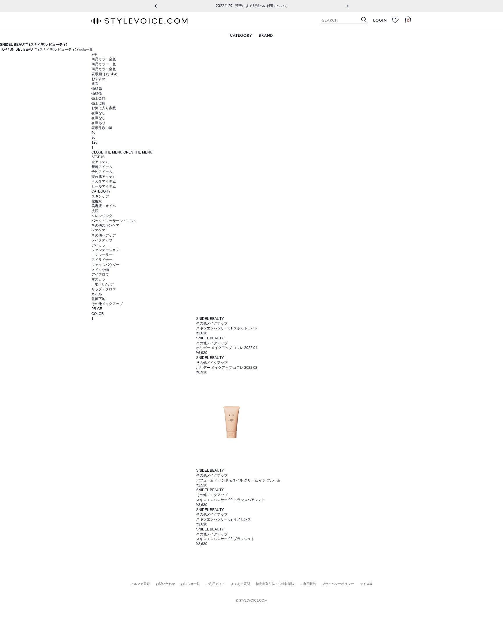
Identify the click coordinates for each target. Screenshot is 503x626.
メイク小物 (100, 270)
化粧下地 (98, 299)
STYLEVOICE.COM (139, 21)
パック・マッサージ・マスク (114, 221)
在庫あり (98, 123)
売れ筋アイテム (103, 177)
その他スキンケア (105, 225)
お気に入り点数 (103, 108)
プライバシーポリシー (338, 584)
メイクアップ (101, 240)
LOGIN (380, 20)
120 (94, 142)
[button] (155, 6)
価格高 (96, 89)
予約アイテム (101, 172)
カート (407, 21)
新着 (94, 84)
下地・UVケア (102, 284)
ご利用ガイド (215, 584)
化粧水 (96, 201)
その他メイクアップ (107, 304)
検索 (364, 19)
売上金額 (98, 98)
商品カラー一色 (103, 64)
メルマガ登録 (140, 584)
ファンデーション (105, 250)
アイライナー (101, 260)
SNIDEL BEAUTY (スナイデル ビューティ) (43, 49)
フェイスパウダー (105, 265)
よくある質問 (240, 584)
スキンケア (100, 196)
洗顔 (94, 211)
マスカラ (98, 279)
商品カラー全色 (103, 69)
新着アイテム (101, 167)
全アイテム (100, 162)
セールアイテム (103, 186)
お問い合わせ (165, 584)
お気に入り (395, 20)
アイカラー (100, 245)
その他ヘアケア (103, 235)
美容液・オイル (103, 206)
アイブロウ (100, 274)
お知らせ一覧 (190, 584)
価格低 (96, 93)
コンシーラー (101, 255)
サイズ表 (366, 584)
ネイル (96, 294)
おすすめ (98, 79)
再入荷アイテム (103, 181)
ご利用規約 (308, 584)
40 (93, 133)
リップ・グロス (103, 289)
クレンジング (101, 216)
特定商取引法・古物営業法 (275, 584)
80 (93, 137)
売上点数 (98, 103)
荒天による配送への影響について (252, 6)
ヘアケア (98, 230)
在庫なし (98, 118)
